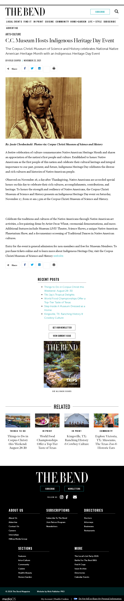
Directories (80, 573)
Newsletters (74, 488)
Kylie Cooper (14, 60)
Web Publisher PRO (55, 591)
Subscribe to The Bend (56, 518)
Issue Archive (81, 569)
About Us (13, 518)
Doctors (88, 518)
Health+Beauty (25, 573)
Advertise (12, 28)
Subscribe (100, 11)
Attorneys (88, 522)
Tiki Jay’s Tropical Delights (59, 294)
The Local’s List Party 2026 (86, 556)
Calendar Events (82, 577)
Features (22, 556)
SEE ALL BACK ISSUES (62, 391)
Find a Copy (80, 564)
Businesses (89, 526)
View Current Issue (62, 335)
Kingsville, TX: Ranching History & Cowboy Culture (77, 440)
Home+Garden (78, 21)
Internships (14, 535)
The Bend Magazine (21, 591)
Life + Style (95, 21)
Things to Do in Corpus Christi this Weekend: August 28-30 (17, 442)
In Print (38, 21)
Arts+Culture (13, 34)
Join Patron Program (55, 522)
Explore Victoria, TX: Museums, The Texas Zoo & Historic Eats (106, 442)
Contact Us (14, 526)
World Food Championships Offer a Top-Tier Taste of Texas (47, 442)
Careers (12, 530)
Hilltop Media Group (18, 539)
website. (59, 256)
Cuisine (49, 21)
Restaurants (89, 530)
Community (62, 21)
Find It (28, 21)
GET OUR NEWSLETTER (62, 327)
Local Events (14, 21)
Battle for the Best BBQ (86, 560)
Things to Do (18, 431)
